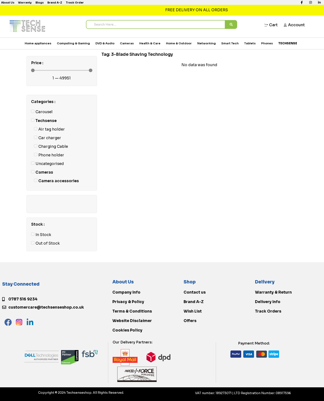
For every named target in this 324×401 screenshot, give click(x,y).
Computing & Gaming (73, 43)
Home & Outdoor (179, 43)
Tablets (250, 43)
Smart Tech (230, 43)
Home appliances (38, 43)
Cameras (127, 43)
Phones (267, 43)
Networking (206, 43)
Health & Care (149, 43)
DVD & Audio (104, 43)
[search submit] (231, 24)
